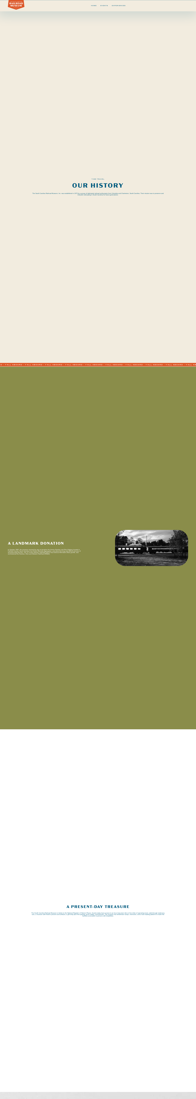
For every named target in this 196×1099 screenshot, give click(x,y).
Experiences (119, 5)
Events (104, 5)
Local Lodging (170, 5)
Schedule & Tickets (156, 6)
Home (94, 5)
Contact (183, 5)
